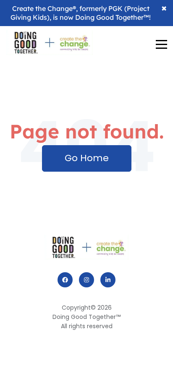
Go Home (87, 158)
